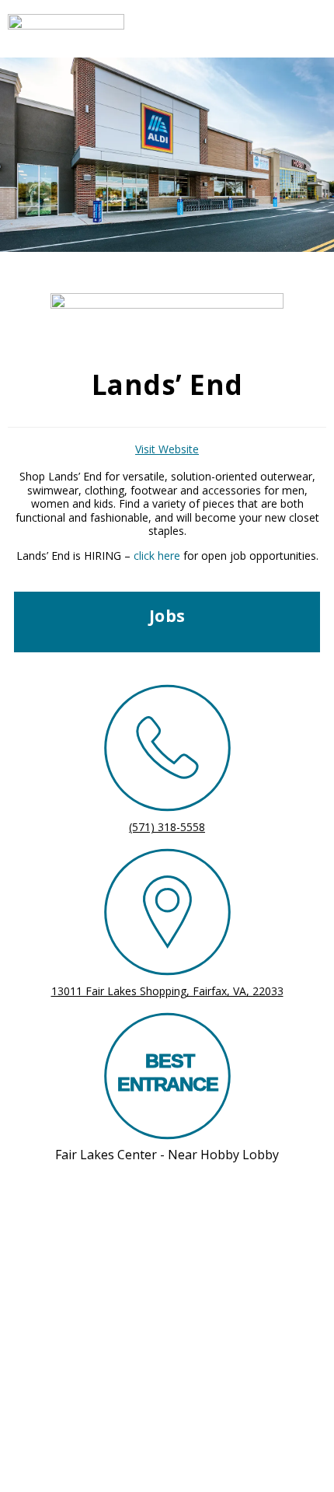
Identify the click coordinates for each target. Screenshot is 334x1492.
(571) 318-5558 (167, 826)
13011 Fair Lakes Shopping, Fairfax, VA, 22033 (167, 991)
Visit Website (167, 449)
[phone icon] (167, 750)
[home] (128, 29)
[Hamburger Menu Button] (299, 29)
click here (157, 555)
